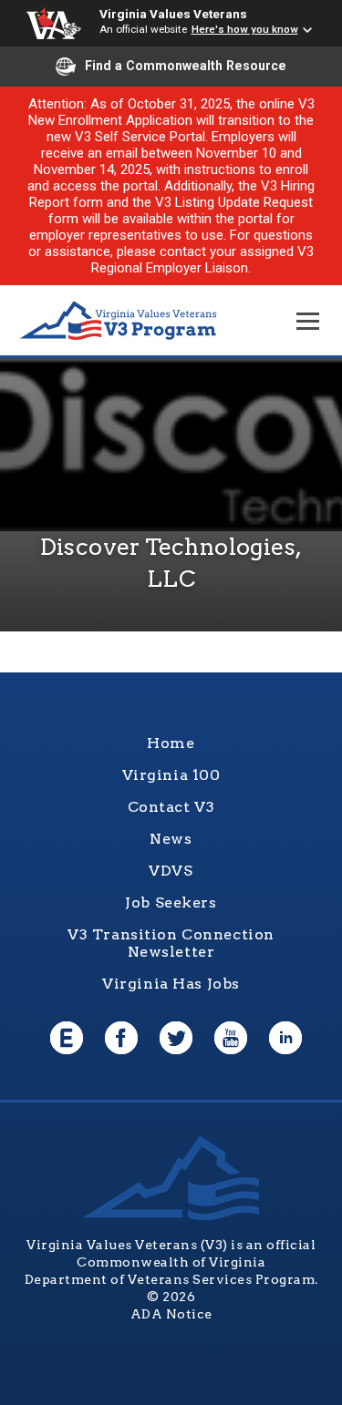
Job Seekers (170, 902)
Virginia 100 (171, 775)
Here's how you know (245, 29)
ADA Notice (171, 1314)
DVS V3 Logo (118, 321)
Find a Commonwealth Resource (185, 65)
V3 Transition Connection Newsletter (171, 943)
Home (170, 743)
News (171, 838)
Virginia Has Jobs (171, 983)
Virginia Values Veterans (173, 13)
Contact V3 (171, 806)
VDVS (170, 870)
